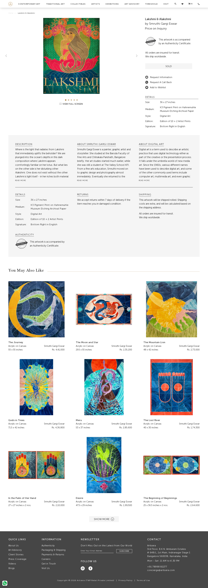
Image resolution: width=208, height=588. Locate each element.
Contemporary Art (29, 4)
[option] (71, 56)
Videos (12, 563)
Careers (46, 559)
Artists (95, 4)
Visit (166, 4)
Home (10, 13)
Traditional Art (55, 4)
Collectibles (78, 4)
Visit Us (46, 568)
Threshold (151, 4)
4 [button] (74, 100)
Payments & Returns (53, 554)
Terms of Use (143, 580)
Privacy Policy (125, 580)
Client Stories (16, 554)
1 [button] (65, 100)
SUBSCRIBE (124, 551)
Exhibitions (112, 4)
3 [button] (71, 100)
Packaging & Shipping (54, 550)
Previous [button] (7, 55)
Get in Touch (49, 563)
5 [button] (77, 100)
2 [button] (68, 100)
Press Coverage (17, 559)
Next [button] (135, 55)
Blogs (11, 568)
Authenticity (48, 545)
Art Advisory (132, 4)
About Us (13, 545)
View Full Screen (72, 104)
